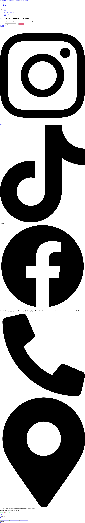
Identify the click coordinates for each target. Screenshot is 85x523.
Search (20, 24)
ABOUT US (6, 14)
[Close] (0, 516)
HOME (5, 9)
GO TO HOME (3, 25)
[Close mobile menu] (0, 519)
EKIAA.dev (8, 512)
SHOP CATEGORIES (8, 12)
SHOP (5, 10)
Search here (2, 24)
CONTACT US (7, 15)
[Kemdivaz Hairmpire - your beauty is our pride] (14, 0)
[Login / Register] (3, 3)
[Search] (3, 6)
